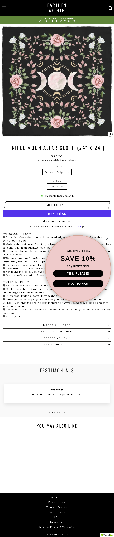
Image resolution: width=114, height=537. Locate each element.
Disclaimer (57, 522)
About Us (57, 497)
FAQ (56, 517)
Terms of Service (57, 507)
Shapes (57, 166)
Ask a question (57, 344)
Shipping (43, 160)
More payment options (57, 221)
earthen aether (57, 8)
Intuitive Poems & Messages (57, 527)
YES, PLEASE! (78, 273)
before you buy (57, 338)
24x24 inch (57, 186)
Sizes (57, 181)
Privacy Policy (57, 502)
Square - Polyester (57, 172)
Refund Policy (57, 512)
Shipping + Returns (57, 331)
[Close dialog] (107, 239)
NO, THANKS (78, 283)
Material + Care (57, 325)
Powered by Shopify (57, 534)
